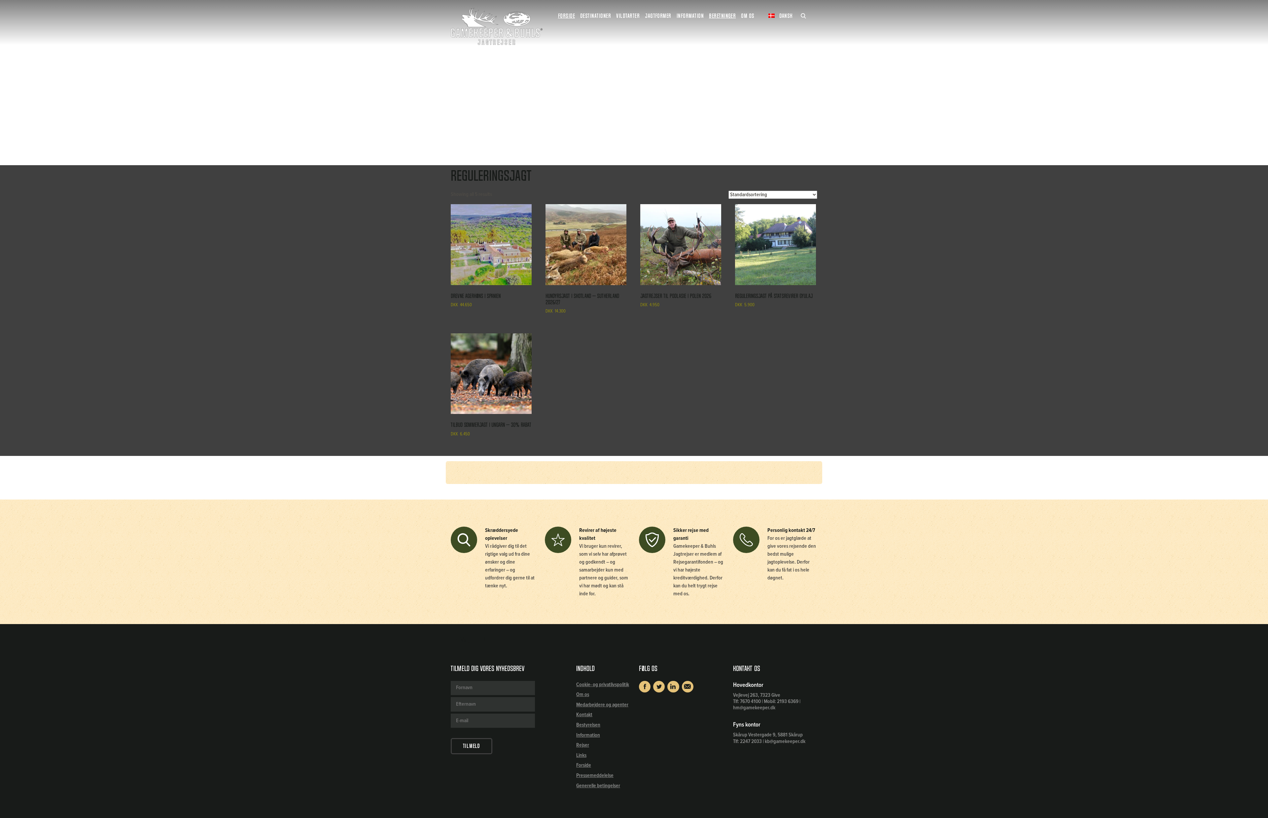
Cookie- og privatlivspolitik (602, 684)
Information (588, 735)
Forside (566, 16)
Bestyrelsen (588, 725)
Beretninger (722, 16)
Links (581, 755)
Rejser (582, 745)
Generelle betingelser (598, 785)
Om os (582, 694)
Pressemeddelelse (595, 775)
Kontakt (584, 714)
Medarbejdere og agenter (602, 704)
